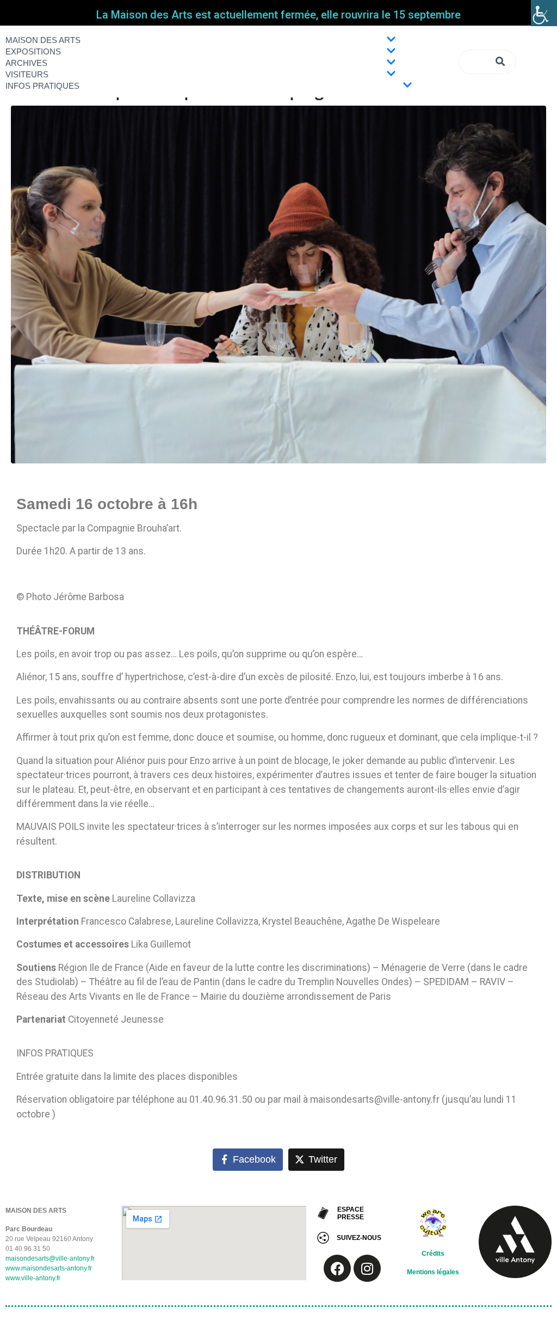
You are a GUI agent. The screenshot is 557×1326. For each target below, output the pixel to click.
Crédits (433, 1253)
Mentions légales (433, 1272)
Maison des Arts (43, 40)
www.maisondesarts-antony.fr (48, 1268)
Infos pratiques (42, 85)
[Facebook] (337, 1268)
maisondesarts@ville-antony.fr (50, 1258)
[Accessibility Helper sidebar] (544, 13)
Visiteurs (26, 74)
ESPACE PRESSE (350, 1213)
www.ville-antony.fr (32, 1278)
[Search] (501, 62)
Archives (26, 63)
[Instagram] (367, 1268)
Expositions (33, 51)
